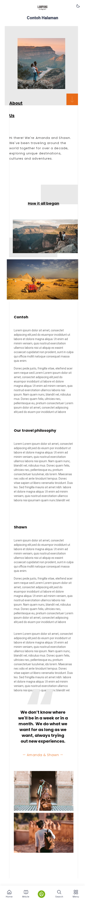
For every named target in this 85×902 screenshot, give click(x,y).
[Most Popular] (41, 894)
